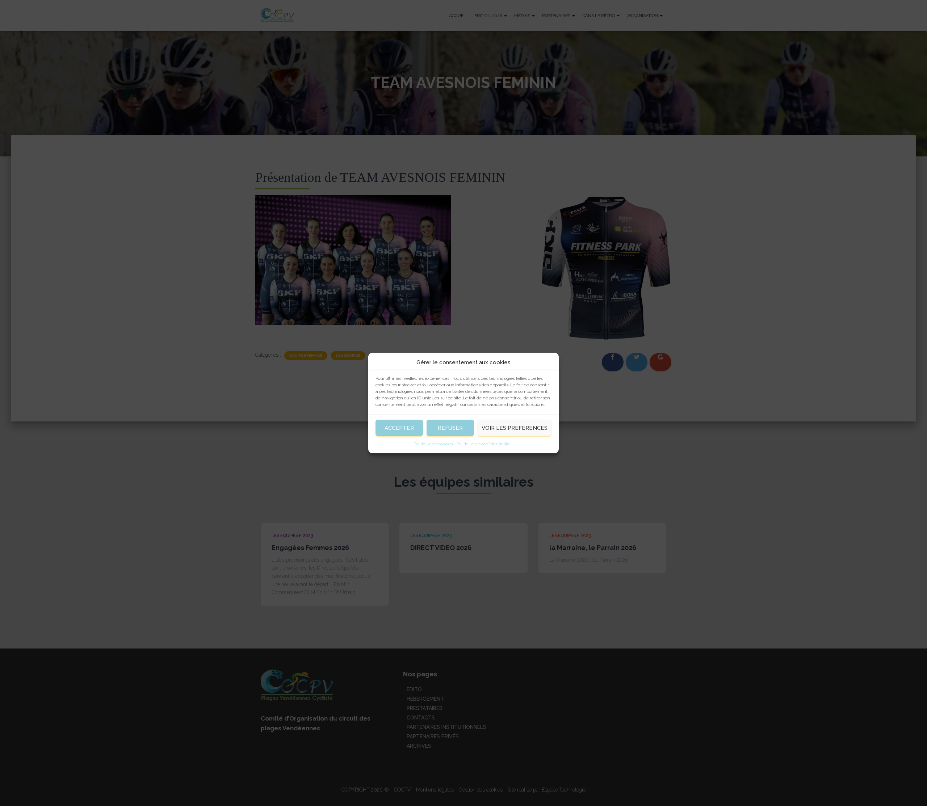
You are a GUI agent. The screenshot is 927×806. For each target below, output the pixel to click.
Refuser (450, 428)
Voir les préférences (515, 428)
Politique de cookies (433, 443)
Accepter (399, 428)
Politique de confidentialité (483, 443)
